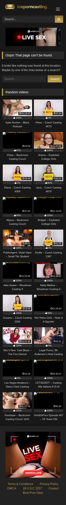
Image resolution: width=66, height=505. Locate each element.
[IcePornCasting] (27, 7)
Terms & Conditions (20, 484)
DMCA (11, 488)
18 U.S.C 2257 (32, 488)
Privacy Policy (49, 484)
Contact (54, 488)
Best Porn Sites (33, 492)
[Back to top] (55, 494)
